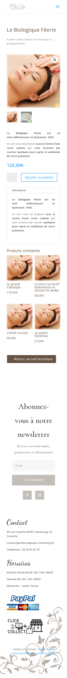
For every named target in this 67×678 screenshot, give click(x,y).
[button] (55, 60)
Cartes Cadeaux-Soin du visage (32, 39)
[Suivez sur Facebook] (27, 495)
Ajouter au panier (39, 177)
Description (19, 190)
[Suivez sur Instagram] (39, 495)
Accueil (10, 39)
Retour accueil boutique (33, 359)
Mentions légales (45, 653)
